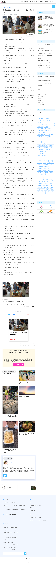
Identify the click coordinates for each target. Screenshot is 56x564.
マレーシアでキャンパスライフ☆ (45, 65)
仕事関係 (46, 172)
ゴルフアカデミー (50, 143)
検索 (25, 553)
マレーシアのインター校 (42, 151)
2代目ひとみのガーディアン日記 (44, 48)
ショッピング (40, 196)
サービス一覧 (34, 1)
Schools (39, 92)
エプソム (39, 122)
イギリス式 (51, 134)
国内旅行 (50, 183)
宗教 (42, 191)
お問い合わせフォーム (18, 364)
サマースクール (40, 153)
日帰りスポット (45, 185)
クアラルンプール (11, 345)
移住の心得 (43, 174)
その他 (39, 58)
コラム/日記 (19, 345)
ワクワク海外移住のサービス (42, 145)
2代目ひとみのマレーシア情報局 (44, 53)
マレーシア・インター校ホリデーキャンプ (46, 45)
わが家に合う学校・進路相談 (9, 502)
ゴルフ (49, 141)
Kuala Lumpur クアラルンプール (36, 505)
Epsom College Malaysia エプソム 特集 (38, 520)
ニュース (43, 187)
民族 (38, 191)
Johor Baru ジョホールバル (35, 507)
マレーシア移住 (47, 130)
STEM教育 (44, 132)
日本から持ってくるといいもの (43, 181)
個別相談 (50, 145)
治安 (49, 191)
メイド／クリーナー (41, 189)
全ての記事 (17, 344)
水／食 (51, 193)
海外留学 (44, 143)
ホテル (39, 187)
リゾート (51, 185)
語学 (45, 168)
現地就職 (51, 172)
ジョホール (41, 96)
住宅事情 (30, 345)
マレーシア (39, 162)
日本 (46, 183)
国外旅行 (39, 185)
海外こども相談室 (45, 147)
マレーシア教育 (40, 130)
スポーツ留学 (48, 136)
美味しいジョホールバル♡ (43, 60)
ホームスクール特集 (42, 102)
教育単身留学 (45, 160)
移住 (38, 174)
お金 (51, 189)
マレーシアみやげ (41, 179)
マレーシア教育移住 (48, 128)
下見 (47, 174)
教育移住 (46, 126)
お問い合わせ (51, 1)
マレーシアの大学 (48, 149)
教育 (34, 345)
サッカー (39, 143)
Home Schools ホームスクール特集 (37, 517)
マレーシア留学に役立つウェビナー (45, 50)
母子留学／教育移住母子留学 (42, 134)
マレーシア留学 (40, 128)
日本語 (44, 170)
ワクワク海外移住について (26, 1)
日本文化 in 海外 (40, 183)
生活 (52, 191)
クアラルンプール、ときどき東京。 (28, 344)
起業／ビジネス (40, 172)
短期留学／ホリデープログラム (43, 155)
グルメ (47, 189)
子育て (44, 193)
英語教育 (39, 170)
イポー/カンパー (40, 166)
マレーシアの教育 (41, 149)
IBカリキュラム (40, 126)
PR (51, 147)
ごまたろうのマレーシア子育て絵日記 (46, 63)
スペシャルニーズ (41, 136)
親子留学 (39, 132)
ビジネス (48, 170)
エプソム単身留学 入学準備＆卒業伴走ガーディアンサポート (15, 510)
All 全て (31, 502)
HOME (28, 558)
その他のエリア (47, 166)
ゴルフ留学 (45, 138)
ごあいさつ (39, 120)
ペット (48, 187)
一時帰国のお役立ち (49, 179)
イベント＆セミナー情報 (10, 514)
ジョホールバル (45, 164)
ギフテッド (44, 141)
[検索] (53, 6)
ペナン (40, 98)
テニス (39, 141)
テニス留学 (39, 138)
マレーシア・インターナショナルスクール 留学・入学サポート (15, 506)
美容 (52, 187)
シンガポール (40, 168)
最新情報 (40, 85)
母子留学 (39, 160)
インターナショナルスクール (48, 120)
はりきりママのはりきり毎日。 (44, 67)
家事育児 (25, 345)
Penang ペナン (33, 510)
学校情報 (46, 1)
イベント (39, 147)
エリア (44, 162)
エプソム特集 (41, 104)
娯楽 (45, 191)
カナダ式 (47, 118)
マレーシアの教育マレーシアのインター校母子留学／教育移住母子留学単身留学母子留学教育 (45, 124)
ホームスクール (50, 151)
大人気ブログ (40, 1)
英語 (48, 168)
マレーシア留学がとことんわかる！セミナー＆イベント (46, 88)
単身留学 (50, 160)
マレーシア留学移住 (41, 118)
